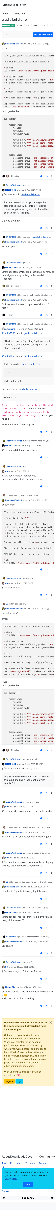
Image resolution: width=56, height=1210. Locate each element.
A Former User (11, 329)
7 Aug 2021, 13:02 (33, 764)
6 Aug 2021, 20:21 (36, 329)
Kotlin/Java (9, 25)
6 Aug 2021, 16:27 (39, 44)
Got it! (28, 1184)
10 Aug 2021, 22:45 (25, 967)
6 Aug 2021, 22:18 (39, 500)
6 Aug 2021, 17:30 (33, 190)
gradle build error (30, 194)
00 (6, 471)
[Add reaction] (41, 176)
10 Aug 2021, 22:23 (39, 941)
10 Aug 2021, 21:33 (39, 887)
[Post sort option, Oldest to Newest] (5, 34)
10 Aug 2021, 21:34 (33, 912)
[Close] (50, 1023)
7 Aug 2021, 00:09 (25, 583)
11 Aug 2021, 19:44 (33, 987)
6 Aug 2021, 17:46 (39, 242)
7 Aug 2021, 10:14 (38, 609)
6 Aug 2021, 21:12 (24, 471)
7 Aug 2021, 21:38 (25, 807)
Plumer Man (10, 987)
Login (19, 1081)
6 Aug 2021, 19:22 (33, 267)
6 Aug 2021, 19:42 (39, 300)
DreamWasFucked (13, 44)
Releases (15, 1163)
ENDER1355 (10, 190)
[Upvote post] (46, 176)
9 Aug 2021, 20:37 (39, 832)
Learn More (11, 1178)
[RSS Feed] (51, 25)
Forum (42, 1163)
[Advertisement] (28, 1123)
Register (9, 1081)
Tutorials (30, 1163)
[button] (4, 1206)
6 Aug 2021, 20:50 (33, 445)
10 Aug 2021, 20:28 (25, 858)
